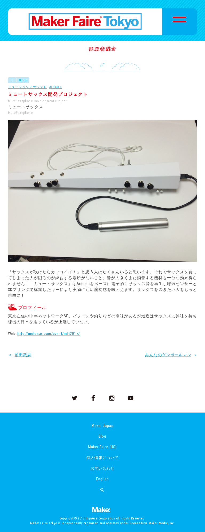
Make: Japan (102, 425)
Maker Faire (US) (102, 447)
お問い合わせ (102, 468)
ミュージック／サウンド (27, 87)
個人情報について (102, 457)
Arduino (55, 87)
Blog (102, 436)
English (102, 479)
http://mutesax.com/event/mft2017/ (48, 333)
